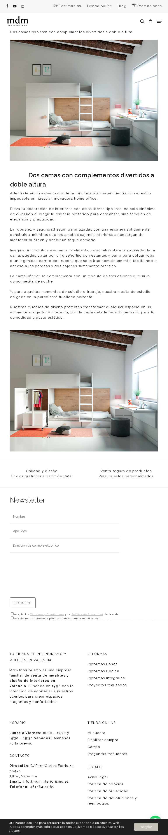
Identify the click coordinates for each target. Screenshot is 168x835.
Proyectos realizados (107, 685)
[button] (159, 21)
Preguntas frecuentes (107, 754)
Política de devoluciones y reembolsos (112, 800)
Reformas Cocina (103, 671)
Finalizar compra (103, 740)
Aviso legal (98, 777)
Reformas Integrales (106, 678)
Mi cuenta (97, 733)
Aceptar (146, 827)
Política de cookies (105, 784)
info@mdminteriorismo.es (46, 781)
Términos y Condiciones (47, 614)
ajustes (14, 830)
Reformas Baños (103, 664)
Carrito (94, 747)
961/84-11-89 (42, 787)
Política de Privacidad (87, 614)
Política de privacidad (108, 791)
